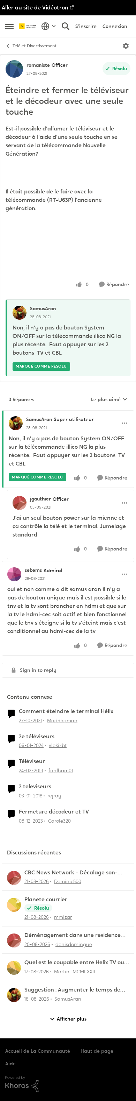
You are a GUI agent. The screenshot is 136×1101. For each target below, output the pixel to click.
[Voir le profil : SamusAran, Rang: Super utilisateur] (16, 423)
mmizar (63, 917)
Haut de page (97, 1051)
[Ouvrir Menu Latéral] (9, 26)
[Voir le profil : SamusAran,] (20, 313)
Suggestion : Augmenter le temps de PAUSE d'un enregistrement (72, 990)
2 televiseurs (35, 786)
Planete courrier (45, 899)
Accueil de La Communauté (37, 1051)
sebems (33, 570)
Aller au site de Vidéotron (35, 7)
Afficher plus (71, 1019)
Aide (10, 1063)
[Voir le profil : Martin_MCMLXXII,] (14, 968)
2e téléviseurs (36, 736)
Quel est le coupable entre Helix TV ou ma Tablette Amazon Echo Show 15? (74, 962)
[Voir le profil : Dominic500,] (14, 878)
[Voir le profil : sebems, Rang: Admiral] (14, 574)
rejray (54, 796)
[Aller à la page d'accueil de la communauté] (28, 26)
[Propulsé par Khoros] (68, 1084)
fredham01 (60, 770)
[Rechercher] (65, 26)
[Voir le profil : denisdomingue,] (14, 940)
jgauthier (40, 499)
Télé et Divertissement (34, 46)
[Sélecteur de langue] (48, 26)
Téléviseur (32, 761)
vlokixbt (58, 745)
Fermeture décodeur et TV (54, 811)
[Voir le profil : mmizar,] (14, 905)
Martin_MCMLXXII (74, 971)
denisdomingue (73, 944)
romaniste (38, 65)
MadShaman (62, 720)
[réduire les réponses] (68, 413)
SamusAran (43, 308)
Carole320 (59, 821)
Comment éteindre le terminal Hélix (66, 711)
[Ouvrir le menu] (126, 46)
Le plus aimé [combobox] (109, 399)
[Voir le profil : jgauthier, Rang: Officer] (20, 503)
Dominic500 (67, 881)
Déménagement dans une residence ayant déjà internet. (72, 935)
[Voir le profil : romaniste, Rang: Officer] (14, 69)
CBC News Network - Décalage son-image (71, 872)
